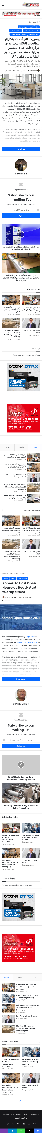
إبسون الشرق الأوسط (26, 27)
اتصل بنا (17, 1118)
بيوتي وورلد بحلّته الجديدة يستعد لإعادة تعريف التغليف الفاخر (11, 309)
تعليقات (7, 447)
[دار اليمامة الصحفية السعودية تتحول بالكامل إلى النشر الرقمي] (33, 498)
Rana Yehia (33, 70)
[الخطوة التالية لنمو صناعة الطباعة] (31, 323)
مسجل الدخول (26, 355)
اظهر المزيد (21, 149)
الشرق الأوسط (33, 34)
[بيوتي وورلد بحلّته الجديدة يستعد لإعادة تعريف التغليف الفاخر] (11, 300)
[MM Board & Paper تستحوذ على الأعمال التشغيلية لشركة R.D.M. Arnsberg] (11, 323)
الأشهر (21, 447)
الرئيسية (35, 22)
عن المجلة (24, 1118)
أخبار (30, 22)
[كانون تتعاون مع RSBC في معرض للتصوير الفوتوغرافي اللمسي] (31, 300)
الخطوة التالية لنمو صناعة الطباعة (32, 331)
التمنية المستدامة (15, 30)
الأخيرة (35, 447)
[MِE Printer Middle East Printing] (31, 5)
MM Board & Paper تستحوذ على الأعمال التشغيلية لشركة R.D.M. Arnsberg (12, 333)
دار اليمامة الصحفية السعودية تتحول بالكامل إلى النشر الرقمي (14, 496)
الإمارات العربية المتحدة (31, 30)
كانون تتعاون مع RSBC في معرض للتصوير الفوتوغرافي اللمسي (31, 309)
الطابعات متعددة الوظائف (18, 34)
